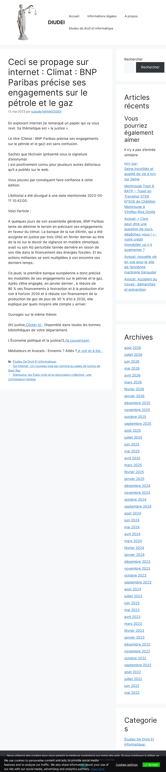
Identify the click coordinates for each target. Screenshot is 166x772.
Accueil (74, 16)
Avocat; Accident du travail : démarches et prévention (140, 284)
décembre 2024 (137, 486)
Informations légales (102, 16)
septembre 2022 (137, 665)
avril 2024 (132, 534)
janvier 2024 (134, 555)
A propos (131, 16)
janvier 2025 (134, 479)
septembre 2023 (137, 582)
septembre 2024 (137, 506)
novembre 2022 (137, 651)
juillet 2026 (133, 355)
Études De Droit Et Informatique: (34, 361)
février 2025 (134, 472)
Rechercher (133, 59)
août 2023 (132, 589)
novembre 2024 (137, 493)
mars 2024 (133, 541)
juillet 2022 (133, 679)
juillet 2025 (133, 437)
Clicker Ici (34, 325)
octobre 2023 (135, 575)
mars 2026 (133, 382)
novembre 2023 (137, 568)
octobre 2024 (135, 499)
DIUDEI (56, 22)
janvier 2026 (134, 396)
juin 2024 (131, 520)
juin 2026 (131, 362)
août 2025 (132, 431)
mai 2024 (132, 527)
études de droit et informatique (91, 28)
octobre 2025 (135, 417)
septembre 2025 (137, 424)
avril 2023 (132, 617)
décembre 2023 (137, 562)
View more (97, 769)
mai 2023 (132, 610)
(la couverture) (77, 340)
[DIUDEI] (26, 22)
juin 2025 (131, 444)
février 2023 (134, 631)
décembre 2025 (137, 403)
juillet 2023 (133, 596)
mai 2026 (132, 368)
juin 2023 (131, 603)
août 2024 (132, 513)
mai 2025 (131, 451)
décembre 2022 (137, 644)
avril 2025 (132, 458)
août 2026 (132, 348)
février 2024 (134, 548)
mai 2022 (131, 693)
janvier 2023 (134, 637)
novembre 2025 (137, 410)
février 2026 (134, 389)
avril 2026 (132, 375)
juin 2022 (131, 686)
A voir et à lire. (90, 351)
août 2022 (132, 672)
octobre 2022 (135, 658)
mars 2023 (133, 624)
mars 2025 (133, 465)
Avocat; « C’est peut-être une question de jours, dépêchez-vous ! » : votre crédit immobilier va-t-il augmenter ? (140, 234)
